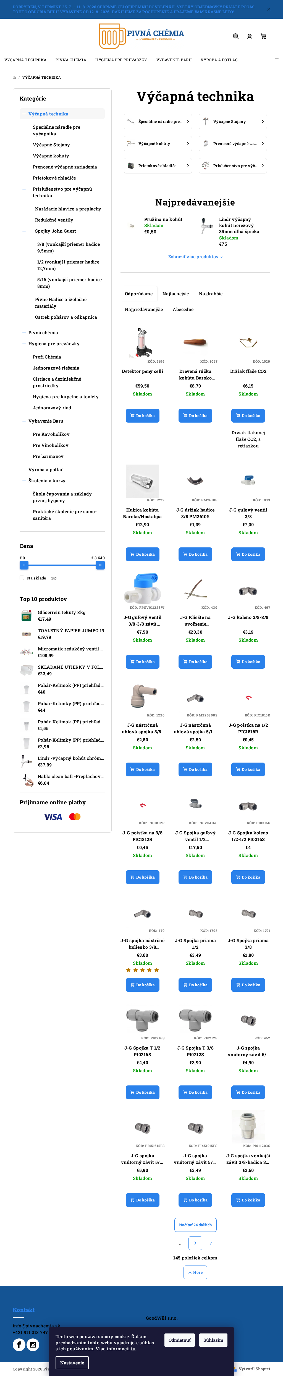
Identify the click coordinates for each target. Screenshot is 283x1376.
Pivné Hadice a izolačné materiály (61, 302)
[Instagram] (33, 1344)
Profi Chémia (47, 357)
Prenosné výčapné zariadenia (65, 167)
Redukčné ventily (54, 220)
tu (133, 1348)
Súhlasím (213, 1340)
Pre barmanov (48, 456)
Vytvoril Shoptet (254, 1368)
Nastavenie (72, 1363)
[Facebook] (19, 1344)
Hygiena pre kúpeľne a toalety (66, 396)
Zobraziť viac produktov (193, 256)
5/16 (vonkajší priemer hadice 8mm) (69, 282)
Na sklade (42, 578)
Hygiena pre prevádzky (54, 343)
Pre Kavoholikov (51, 434)
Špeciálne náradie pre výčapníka (56, 130)
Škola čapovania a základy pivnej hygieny (62, 497)
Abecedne (183, 309)
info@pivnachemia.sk (37, 1325)
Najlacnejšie (176, 293)
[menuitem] (25, 60)
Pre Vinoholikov (51, 445)
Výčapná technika (48, 114)
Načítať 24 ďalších (195, 1224)
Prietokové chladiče (54, 178)
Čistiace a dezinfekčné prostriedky (57, 382)
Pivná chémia (43, 332)
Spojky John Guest (55, 231)
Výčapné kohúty (51, 156)
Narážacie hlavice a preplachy (68, 209)
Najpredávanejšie (144, 309)
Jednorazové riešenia (56, 368)
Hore (198, 1272)
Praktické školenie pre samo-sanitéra (65, 514)
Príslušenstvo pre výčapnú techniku (62, 192)
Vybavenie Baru (46, 421)
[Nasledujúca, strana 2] (195, 1243)
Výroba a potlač (45, 469)
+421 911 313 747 (30, 1332)
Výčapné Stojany (51, 144)
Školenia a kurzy (46, 480)
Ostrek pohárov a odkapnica (66, 317)
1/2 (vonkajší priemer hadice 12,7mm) (68, 265)
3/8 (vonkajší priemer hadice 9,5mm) (68, 247)
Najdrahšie (211, 293)
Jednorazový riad (52, 407)
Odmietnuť (180, 1340)
